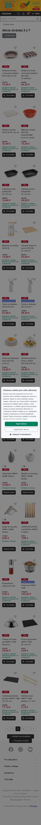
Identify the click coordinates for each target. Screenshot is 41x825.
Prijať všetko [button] (21, 424)
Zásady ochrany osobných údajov (15, 419)
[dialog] (20, 412)
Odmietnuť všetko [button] (21, 429)
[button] (20, 434)
